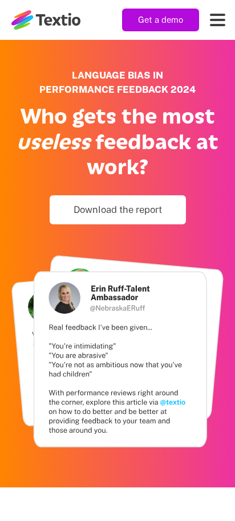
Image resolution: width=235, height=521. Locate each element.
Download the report (118, 209)
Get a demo (160, 19)
